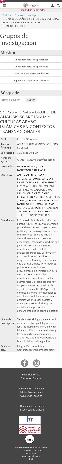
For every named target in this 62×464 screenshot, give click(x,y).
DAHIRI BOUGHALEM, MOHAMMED (37, 182)
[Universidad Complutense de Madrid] (31, 4)
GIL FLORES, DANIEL (39, 193)
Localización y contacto (31, 450)
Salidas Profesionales (31, 392)
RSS (31, 459)
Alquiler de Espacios (31, 395)
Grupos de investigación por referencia (31, 81)
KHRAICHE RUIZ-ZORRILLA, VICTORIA (38, 197)
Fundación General (31, 378)
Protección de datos (31, 456)
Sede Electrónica (31, 374)
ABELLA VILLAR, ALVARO (31, 175)
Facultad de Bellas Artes (32, 10)
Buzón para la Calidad (32, 409)
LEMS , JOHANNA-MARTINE (34, 200)
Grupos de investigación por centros (31, 60)
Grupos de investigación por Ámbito (31, 67)
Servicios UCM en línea (31, 388)
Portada (6, 15)
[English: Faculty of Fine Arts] (2, 1)
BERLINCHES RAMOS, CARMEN (34, 178)
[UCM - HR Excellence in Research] (30, 419)
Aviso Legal (31, 453)
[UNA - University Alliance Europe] (29, 438)
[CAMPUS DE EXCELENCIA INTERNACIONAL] (30, 429)
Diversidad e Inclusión (32, 406)
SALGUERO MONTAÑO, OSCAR (35, 211)
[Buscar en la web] (58, 5)
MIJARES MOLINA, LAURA (31, 166)
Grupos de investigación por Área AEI (31, 74)
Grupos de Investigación (28, 15)
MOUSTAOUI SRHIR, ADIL (31, 170)
